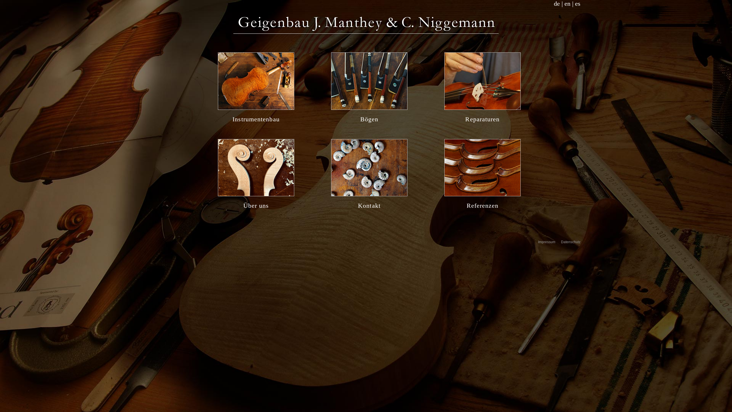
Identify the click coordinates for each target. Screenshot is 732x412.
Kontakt (369, 205)
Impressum (546, 242)
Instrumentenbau (256, 119)
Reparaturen (482, 119)
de (557, 3)
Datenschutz (570, 242)
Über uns (256, 205)
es (577, 3)
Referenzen (483, 205)
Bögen (369, 119)
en (567, 3)
